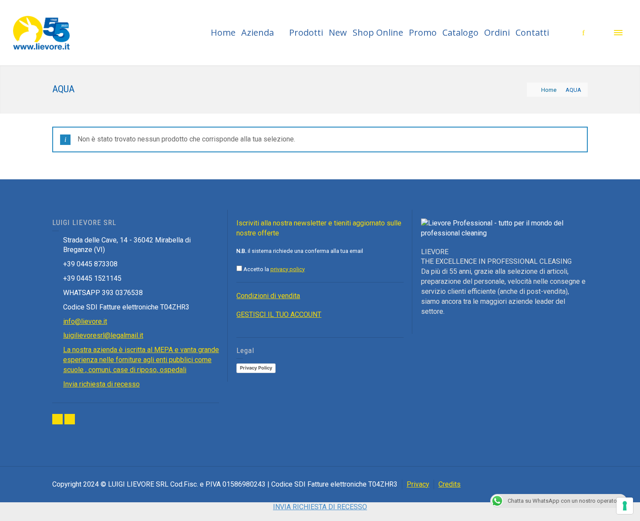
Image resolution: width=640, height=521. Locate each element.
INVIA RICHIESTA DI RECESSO (320, 507)
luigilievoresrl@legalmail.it (103, 335)
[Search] (601, 33)
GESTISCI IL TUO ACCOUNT (278, 314)
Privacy (418, 484)
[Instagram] (69, 419)
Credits (449, 484)
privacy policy (287, 269)
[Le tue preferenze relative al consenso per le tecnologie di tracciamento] (624, 505)
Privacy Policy (256, 368)
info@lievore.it (85, 321)
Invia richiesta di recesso (101, 384)
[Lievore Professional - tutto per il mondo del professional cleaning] (41, 32)
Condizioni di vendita (268, 296)
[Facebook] (57, 419)
